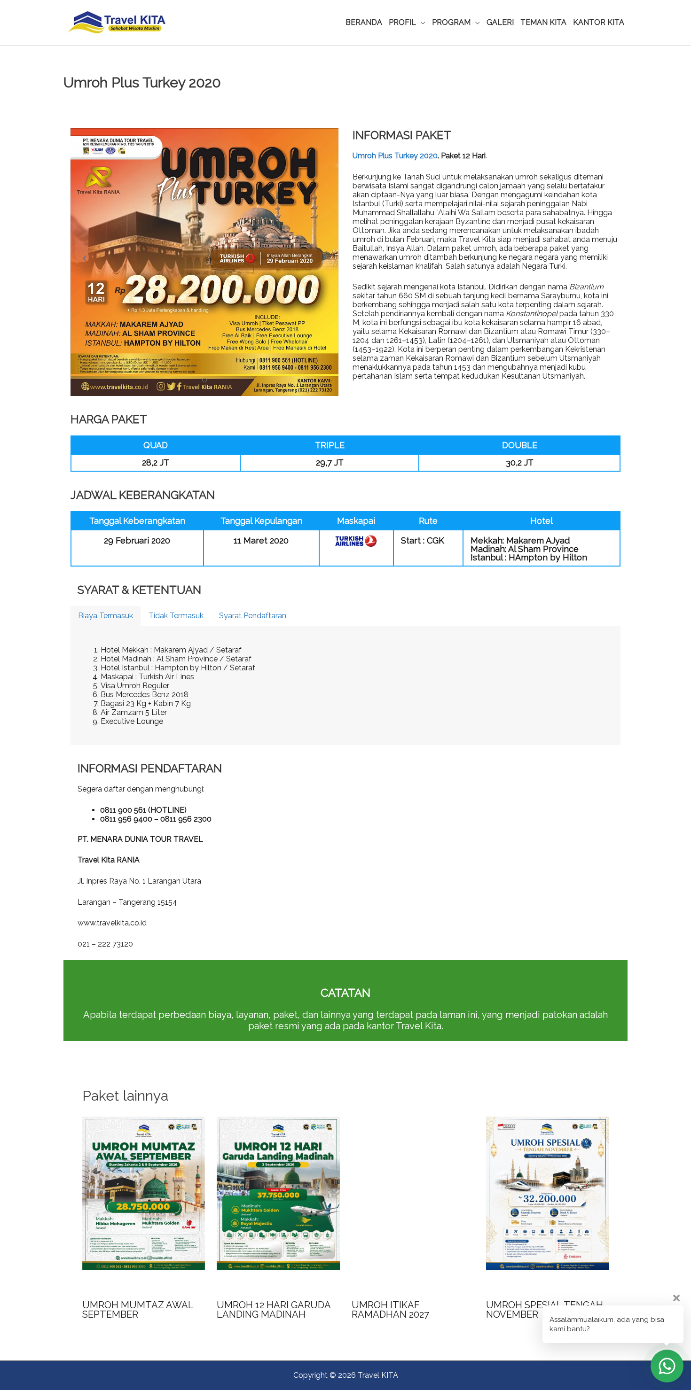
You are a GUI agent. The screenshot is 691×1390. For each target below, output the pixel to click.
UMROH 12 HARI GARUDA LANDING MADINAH (273, 1309)
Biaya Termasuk (105, 615)
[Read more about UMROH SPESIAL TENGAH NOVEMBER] (547, 1192)
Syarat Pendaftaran (252, 615)
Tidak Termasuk (176, 615)
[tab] (106, 616)
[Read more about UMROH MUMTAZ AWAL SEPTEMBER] (143, 1192)
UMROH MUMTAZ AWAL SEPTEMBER (137, 1309)
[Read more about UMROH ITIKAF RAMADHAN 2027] (413, 1192)
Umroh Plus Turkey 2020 (395, 155)
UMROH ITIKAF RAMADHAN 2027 (390, 1309)
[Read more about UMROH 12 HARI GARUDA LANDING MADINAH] (278, 1192)
